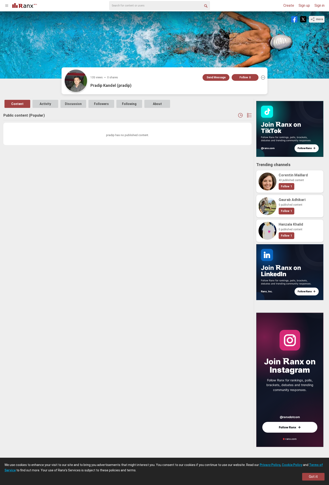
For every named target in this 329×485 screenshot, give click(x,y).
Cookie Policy (292, 465)
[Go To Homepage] (24, 5)
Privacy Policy (270, 465)
